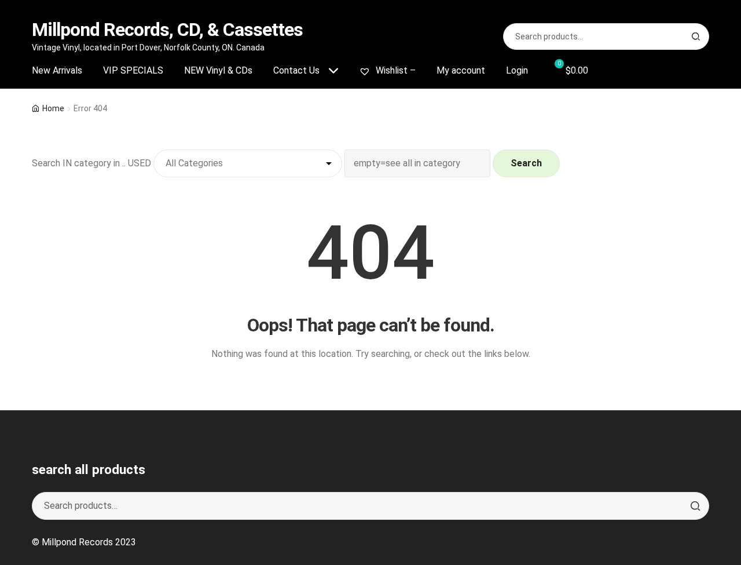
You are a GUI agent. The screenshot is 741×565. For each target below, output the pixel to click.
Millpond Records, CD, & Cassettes (167, 30)
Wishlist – (394, 70)
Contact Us (296, 70)
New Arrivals (57, 70)
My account (460, 70)
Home (53, 108)
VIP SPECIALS (133, 70)
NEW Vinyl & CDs (218, 70)
